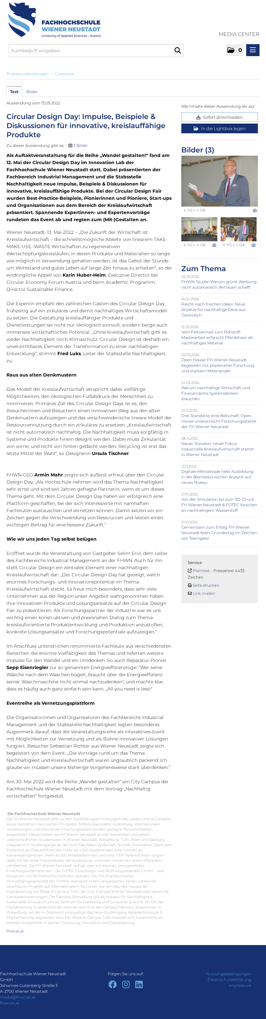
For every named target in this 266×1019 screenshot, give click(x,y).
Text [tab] (14, 91)
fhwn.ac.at (15, 931)
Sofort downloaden (222, 117)
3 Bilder (80, 145)
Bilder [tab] (32, 91)
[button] (234, 50)
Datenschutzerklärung (229, 979)
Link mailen (204, 593)
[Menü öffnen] (253, 50)
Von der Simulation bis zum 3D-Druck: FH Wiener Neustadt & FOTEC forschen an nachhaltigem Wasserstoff (219, 505)
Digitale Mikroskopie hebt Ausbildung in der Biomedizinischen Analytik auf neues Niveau (217, 477)
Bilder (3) (197, 150)
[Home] (52, 20)
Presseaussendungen (27, 73)
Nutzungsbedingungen (228, 973)
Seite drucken (206, 585)
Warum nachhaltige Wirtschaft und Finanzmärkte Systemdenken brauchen (215, 393)
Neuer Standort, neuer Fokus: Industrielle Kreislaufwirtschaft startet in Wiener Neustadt (217, 449)
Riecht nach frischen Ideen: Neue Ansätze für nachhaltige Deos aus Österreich (213, 310)
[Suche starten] (177, 50)
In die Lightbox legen (223, 128)
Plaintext (201, 570)
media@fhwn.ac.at (18, 997)
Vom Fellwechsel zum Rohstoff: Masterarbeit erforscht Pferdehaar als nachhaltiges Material (217, 337)
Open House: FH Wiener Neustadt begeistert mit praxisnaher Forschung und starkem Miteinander (217, 365)
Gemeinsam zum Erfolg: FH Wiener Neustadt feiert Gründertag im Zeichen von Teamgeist (219, 533)
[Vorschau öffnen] (219, 181)
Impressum (240, 985)
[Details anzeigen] (255, 210)
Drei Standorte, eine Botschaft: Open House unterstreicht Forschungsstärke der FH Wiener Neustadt (218, 421)
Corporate (64, 73)
